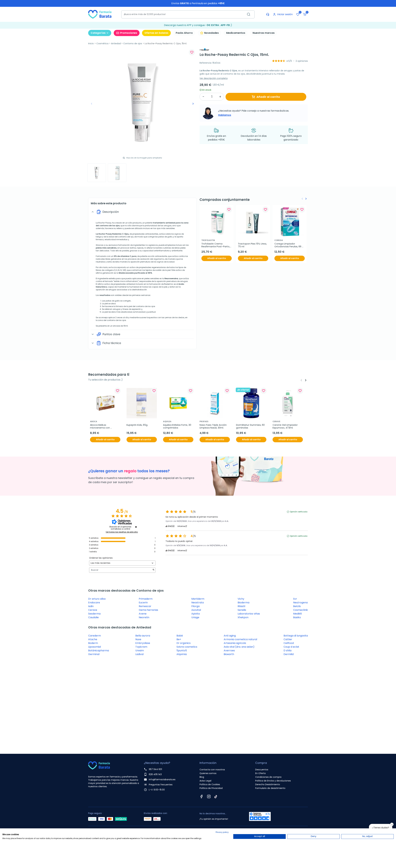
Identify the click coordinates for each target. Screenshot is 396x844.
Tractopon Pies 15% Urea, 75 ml (252, 245)
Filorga (195, 606)
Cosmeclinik (300, 610)
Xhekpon (243, 617)
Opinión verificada (298, 512)
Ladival (139, 654)
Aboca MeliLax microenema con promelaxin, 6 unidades (103, 426)
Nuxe (138, 639)
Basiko (297, 617)
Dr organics (183, 643)
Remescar (145, 606)
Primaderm (146, 599)
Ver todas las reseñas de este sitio (122, 532)
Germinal (93, 654)
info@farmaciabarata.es (162, 779)
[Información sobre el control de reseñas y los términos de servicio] (136, 527)
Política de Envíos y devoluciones (273, 780)
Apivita (195, 613)
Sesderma (94, 613)
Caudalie (93, 617)
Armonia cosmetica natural (240, 639)
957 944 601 (155, 769)
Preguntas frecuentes (160, 784)
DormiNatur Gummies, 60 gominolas (250, 426)
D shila (287, 650)
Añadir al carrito (268, 97)
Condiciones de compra (268, 777)
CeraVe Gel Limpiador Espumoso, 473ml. (285, 426)
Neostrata (197, 602)
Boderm (93, 643)
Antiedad (116, 43)
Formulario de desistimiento (270, 788)
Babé (179, 635)
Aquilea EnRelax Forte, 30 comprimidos (177, 426)
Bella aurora (142, 635)
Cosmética (102, 43)
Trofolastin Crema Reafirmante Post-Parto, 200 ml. (215, 245)
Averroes (229, 650)
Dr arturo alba (96, 599)
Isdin (91, 606)
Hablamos (224, 115)
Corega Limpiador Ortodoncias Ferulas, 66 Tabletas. (288, 245)
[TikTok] (215, 796)
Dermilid (289, 654)
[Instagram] (209, 796)
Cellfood (289, 643)
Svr (295, 599)
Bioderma (243, 602)
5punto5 (181, 650)
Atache (92, 639)
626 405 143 (155, 774)
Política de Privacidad (211, 788)
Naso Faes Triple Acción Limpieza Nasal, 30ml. (213, 426)
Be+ (178, 639)
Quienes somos (208, 773)
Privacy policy (222, 832)
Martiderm (197, 599)
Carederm (94, 635)
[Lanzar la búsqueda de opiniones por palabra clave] (153, 570)
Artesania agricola (235, 643)
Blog (202, 777)
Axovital (196, 610)
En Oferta (260, 773)
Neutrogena (300, 602)
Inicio (91, 43)
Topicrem (141, 647)
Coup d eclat (291, 647)
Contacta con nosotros (212, 769)
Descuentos (261, 769)
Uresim (139, 650)
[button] (305, 14)
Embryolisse (142, 643)
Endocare (94, 602)
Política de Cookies (210, 784)
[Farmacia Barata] (99, 14)
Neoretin (144, 617)
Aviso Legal (205, 780)
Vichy (241, 599)
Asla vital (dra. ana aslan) (239, 647)
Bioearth (229, 654)
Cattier (288, 639)
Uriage (195, 617)
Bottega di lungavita (296, 635)
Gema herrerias (148, 610)
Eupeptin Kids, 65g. (137, 425)
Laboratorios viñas (249, 613)
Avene (142, 613)
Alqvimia (181, 654)
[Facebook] (201, 796)
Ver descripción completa (214, 78)
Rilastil (241, 606)
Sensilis (242, 610)
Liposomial (94, 647)
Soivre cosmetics (186, 647)
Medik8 (297, 613)
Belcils (297, 606)
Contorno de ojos (132, 43)
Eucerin (143, 602)
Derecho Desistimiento (267, 784)
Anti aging (230, 635)
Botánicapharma (98, 650)
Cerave (92, 610)
